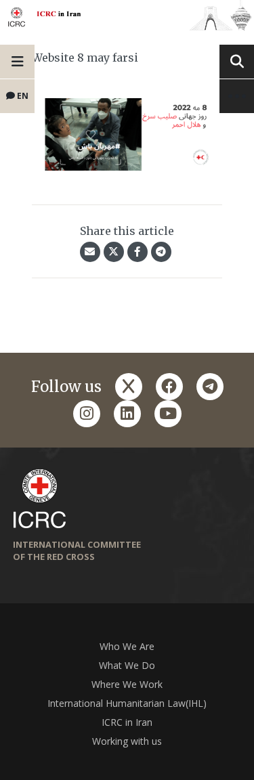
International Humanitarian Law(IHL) (127, 703)
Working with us (127, 741)
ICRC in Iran (127, 722)
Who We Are (127, 646)
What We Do (127, 665)
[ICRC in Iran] (127, 15)
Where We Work (127, 684)
